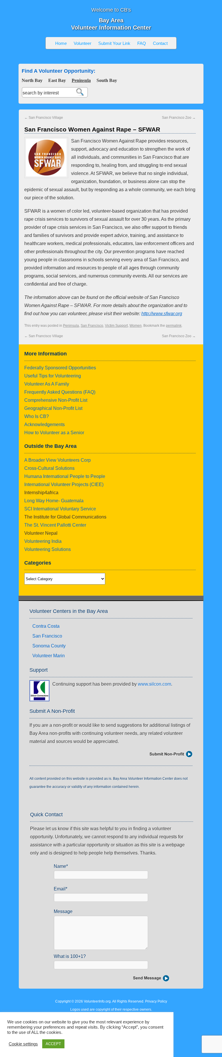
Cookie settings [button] (23, 1044)
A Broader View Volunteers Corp (57, 460)
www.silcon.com (154, 684)
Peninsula (81, 80)
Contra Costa (46, 626)
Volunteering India (43, 541)
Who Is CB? (36, 416)
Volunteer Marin (48, 655)
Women (136, 326)
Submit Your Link (114, 43)
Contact (160, 43)
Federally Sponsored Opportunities (60, 367)
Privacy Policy (156, 1001)
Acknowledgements (44, 424)
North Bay (32, 80)
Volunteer (82, 43)
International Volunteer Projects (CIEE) (63, 484)
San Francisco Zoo (179, 118)
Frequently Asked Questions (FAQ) (59, 392)
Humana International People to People (64, 476)
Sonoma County (49, 645)
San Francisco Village (43, 118)
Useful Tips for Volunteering (52, 375)
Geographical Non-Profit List (53, 408)
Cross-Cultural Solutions (49, 468)
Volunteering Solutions (47, 549)
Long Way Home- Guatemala (54, 500)
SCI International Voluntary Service (60, 508)
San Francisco (92, 326)
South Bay (107, 80)
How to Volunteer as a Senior (54, 432)
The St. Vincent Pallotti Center (55, 525)
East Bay (57, 80)
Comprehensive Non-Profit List (55, 400)
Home (61, 43)
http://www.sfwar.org (161, 313)
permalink (174, 326)
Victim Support (116, 326)
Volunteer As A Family (46, 383)
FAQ (141, 43)
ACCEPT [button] (53, 1044)
